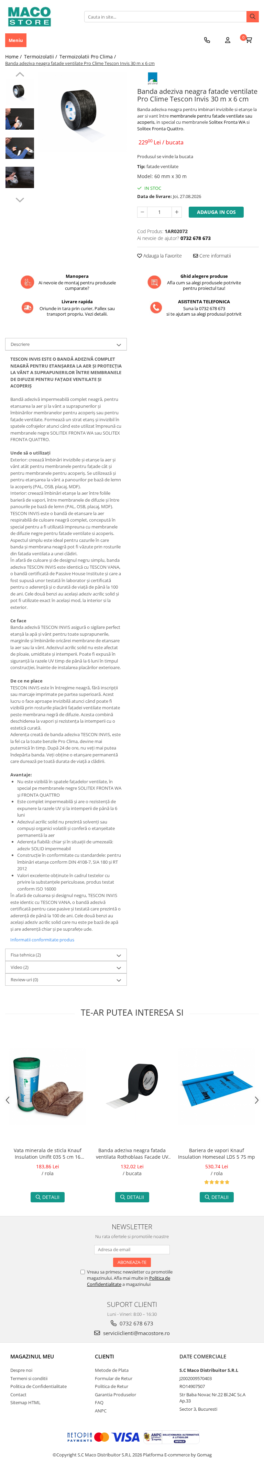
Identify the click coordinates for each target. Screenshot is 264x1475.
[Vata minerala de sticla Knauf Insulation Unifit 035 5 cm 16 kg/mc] (47, 1086)
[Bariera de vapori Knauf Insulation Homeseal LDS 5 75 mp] (216, 1086)
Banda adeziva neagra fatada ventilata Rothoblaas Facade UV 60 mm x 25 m (132, 1154)
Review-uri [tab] (24, 979)
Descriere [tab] (20, 344)
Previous (20, 75)
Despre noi (21, 1370)
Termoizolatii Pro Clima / (88, 56)
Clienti (104, 1356)
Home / (14, 56)
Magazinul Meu (32, 1356)
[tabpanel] (82, 112)
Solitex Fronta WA (227, 122)
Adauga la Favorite (162, 255)
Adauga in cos (216, 212)
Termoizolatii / (41, 56)
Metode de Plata (112, 1370)
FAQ (99, 1402)
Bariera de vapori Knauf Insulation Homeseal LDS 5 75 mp (216, 1153)
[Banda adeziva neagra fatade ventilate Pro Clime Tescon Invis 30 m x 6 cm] (82, 112)
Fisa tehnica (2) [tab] (26, 955)
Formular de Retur (113, 1378)
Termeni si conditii (28, 1378)
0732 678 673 (135, 1323)
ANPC (101, 1411)
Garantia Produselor (115, 1394)
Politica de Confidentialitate (38, 1386)
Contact (18, 1394)
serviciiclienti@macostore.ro (136, 1333)
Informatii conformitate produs (42, 940)
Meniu (16, 40)
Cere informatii (214, 255)
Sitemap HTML (25, 1402)
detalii (50, 1197)
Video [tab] (20, 967)
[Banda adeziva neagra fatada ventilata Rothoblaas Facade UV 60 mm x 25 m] (132, 1086)
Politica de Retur (111, 1386)
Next (20, 199)
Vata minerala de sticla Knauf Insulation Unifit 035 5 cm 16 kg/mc (47, 1154)
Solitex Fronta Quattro (160, 128)
